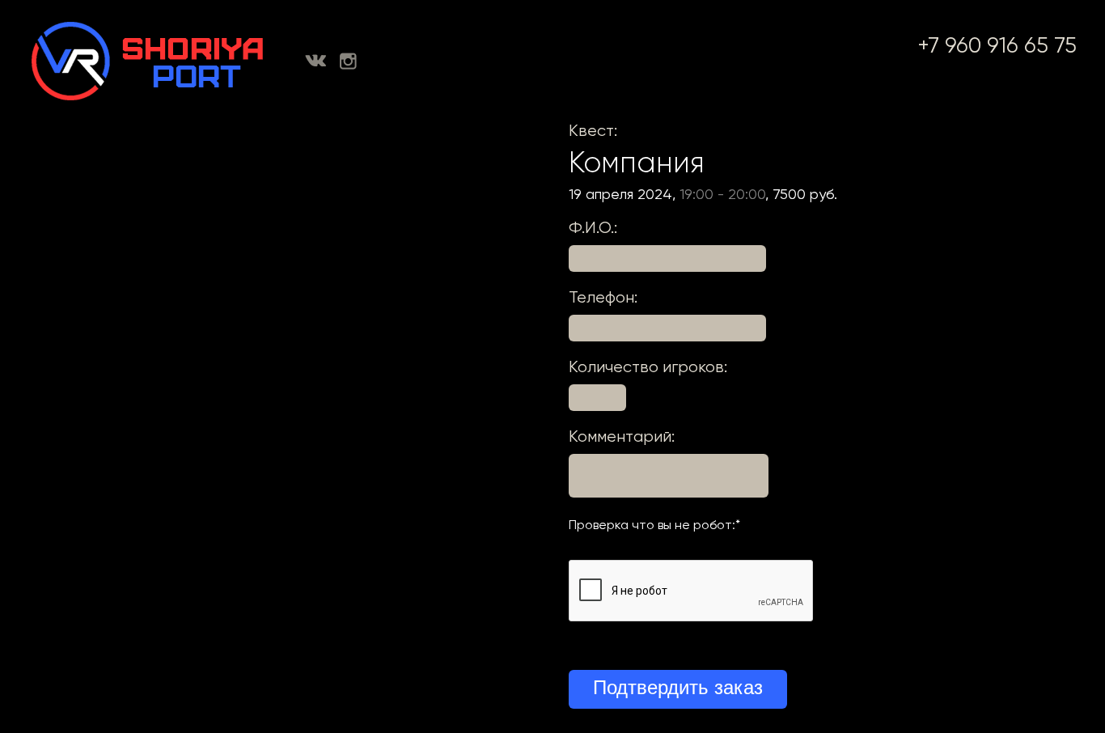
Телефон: (603, 297)
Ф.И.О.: (593, 227)
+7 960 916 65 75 (997, 44)
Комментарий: (622, 436)
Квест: (593, 130)
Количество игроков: (648, 367)
